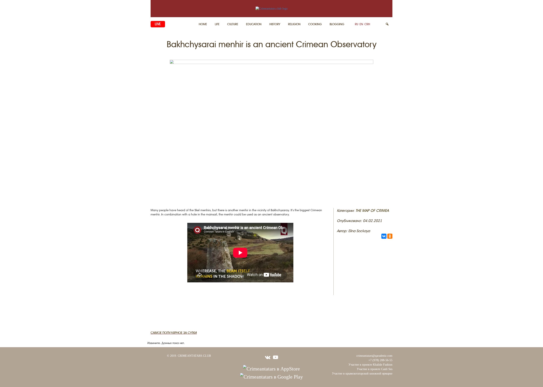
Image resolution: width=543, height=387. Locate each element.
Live (158, 24)
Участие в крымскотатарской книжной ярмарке (362, 373)
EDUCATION (254, 24)
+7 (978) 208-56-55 (380, 360)
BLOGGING (337, 24)
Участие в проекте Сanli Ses (374, 369)
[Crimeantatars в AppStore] (271, 368)
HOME (203, 24)
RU (356, 24)
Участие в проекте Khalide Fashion (370, 364)
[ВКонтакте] (383, 236)
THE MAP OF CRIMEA (372, 210)
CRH (367, 24)
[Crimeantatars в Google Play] (271, 376)
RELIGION (294, 24)
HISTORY (274, 24)
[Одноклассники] (389, 236)
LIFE (217, 24)
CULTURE (232, 24)
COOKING (315, 24)
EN (361, 24)
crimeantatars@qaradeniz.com (374, 355)
